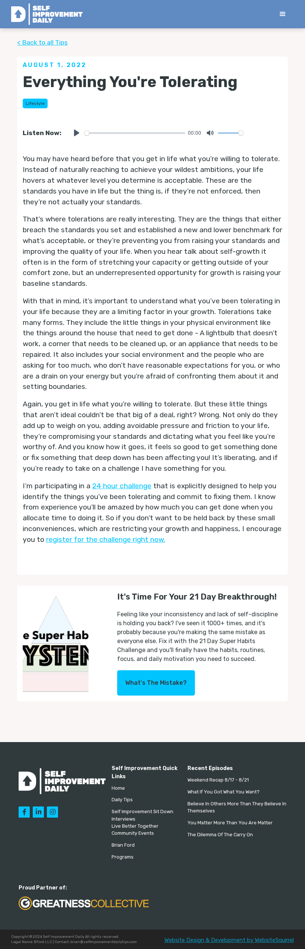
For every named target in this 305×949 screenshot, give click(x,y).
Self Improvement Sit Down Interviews (142, 815)
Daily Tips (122, 799)
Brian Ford (123, 845)
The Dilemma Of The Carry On (220, 834)
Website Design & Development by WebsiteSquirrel (229, 940)
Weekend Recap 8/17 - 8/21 (218, 780)
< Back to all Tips (42, 42)
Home (118, 788)
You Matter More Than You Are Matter (230, 822)
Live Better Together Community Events (135, 829)
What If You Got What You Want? (223, 792)
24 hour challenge (121, 486)
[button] (283, 14)
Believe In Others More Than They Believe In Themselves (236, 807)
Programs (123, 857)
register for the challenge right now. (105, 539)
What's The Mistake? (156, 682)
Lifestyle (35, 103)
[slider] (134, 133)
